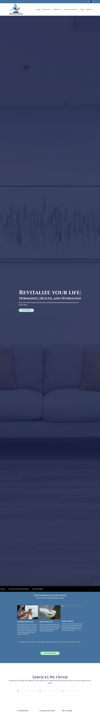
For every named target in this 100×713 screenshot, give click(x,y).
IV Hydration (22, 711)
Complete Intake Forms (25, 621)
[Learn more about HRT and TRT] (72, 699)
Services (56, 9)
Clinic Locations (70, 9)
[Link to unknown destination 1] (72, 612)
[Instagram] (91, 2)
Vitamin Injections (47, 711)
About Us (46, 9)
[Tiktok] (93, 2)
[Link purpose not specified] (50, 612)
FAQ (82, 9)
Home (38, 9)
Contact (88, 9)
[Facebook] (89, 2)
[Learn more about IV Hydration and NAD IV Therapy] (27, 699)
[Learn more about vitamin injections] (50, 699)
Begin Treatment (67, 621)
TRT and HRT (67, 711)
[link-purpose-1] (27, 612)
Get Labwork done (46, 622)
